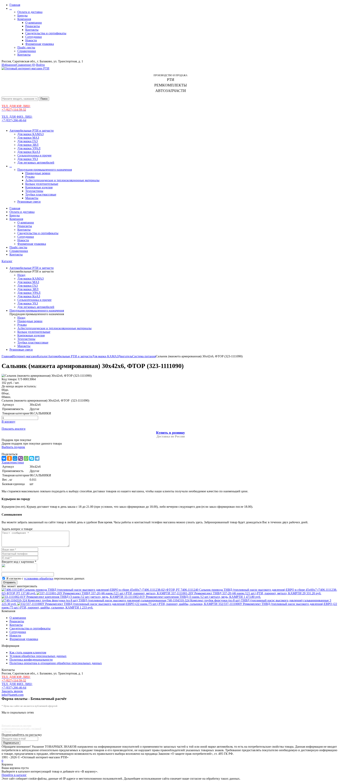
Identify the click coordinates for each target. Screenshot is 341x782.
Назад (21, 275)
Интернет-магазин (24, 356)
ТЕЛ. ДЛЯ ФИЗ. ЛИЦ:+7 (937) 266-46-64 (17, 118)
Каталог (7, 261)
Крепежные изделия (38, 187)
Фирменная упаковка (39, 44)
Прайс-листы (26, 47)
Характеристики (13, 462)
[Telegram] (37, 458)
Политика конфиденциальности (31, 659)
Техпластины (34, 191)
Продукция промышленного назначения (44, 169)
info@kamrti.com (12, 694)
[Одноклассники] (9, 458)
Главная (14, 5)
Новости (31, 40)
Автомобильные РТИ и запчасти (31, 130)
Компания (24, 19)
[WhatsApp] (26, 458)
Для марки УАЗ (27, 159)
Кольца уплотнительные (41, 183)
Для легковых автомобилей (35, 162)
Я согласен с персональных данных (45, 578)
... (10, 8)
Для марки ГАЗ (27, 141)
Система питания (144, 356)
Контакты (31, 29)
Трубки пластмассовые (40, 194)
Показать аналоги (13, 428)
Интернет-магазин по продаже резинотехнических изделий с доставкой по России (21, 728)
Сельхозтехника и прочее (34, 155)
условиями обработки (38, 578)
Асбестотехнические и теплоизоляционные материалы (62, 180)
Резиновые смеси (29, 201)
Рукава (30, 176)
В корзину (8, 421)
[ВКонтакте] (4, 458)
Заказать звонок (12, 691)
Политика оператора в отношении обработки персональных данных (55, 663)
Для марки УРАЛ (28, 148)
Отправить (9, 582)
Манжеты (31, 198)
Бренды (22, 15)
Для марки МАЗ (28, 137)
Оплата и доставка (29, 12)
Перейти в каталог (14, 775)
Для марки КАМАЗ (30, 134)
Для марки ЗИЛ (27, 144)
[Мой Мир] (15, 458)
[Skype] (31, 458)
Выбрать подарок (13, 447)
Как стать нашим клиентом (27, 652)
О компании (33, 22)
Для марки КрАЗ (28, 152)
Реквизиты (32, 26)
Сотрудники (33, 36)
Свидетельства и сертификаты (45, 33)
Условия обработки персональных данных (38, 656)
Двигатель (125, 356)
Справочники (26, 51)
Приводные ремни (37, 173)
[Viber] (20, 458)
